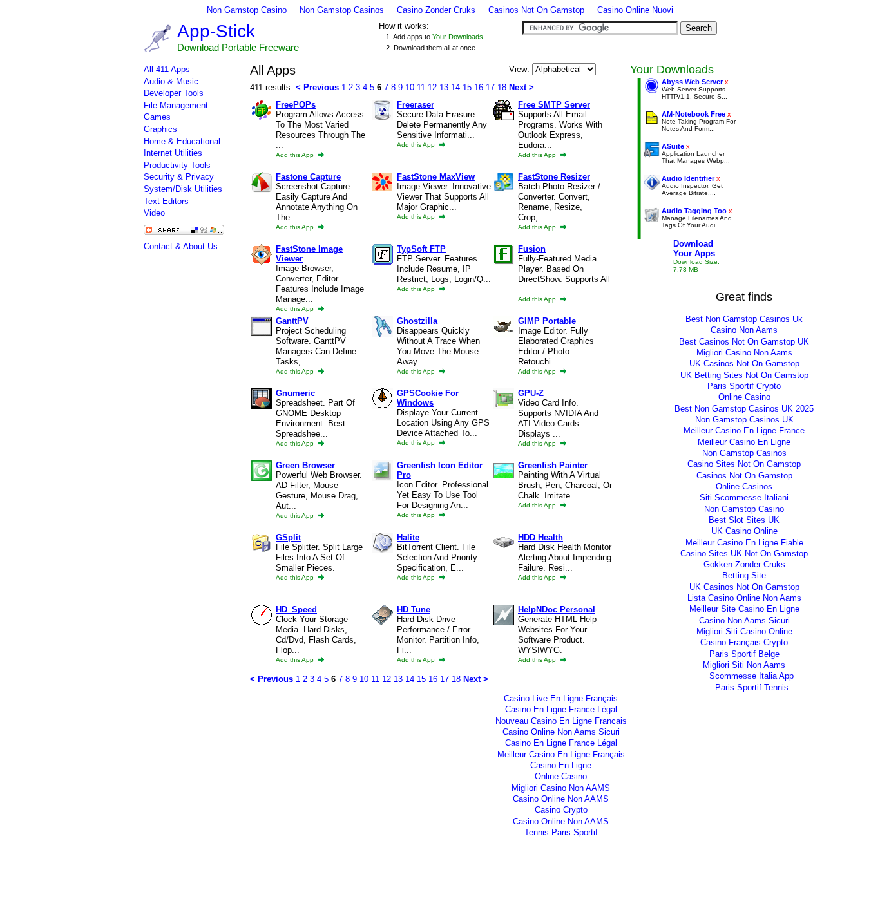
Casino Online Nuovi (635, 10)
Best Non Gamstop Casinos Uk (744, 319)
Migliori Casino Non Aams (744, 352)
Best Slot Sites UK (744, 520)
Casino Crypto (561, 810)
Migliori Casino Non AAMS (561, 788)
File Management (176, 105)
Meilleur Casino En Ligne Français (561, 754)
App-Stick (216, 31)
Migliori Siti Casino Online (744, 631)
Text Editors (166, 201)
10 (409, 87)
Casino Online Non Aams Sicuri (561, 732)
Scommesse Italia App (751, 676)
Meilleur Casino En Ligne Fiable (744, 542)
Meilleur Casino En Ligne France (744, 430)
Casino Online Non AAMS (561, 799)
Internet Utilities (173, 153)
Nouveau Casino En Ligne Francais (561, 721)
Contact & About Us (181, 246)
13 (443, 87)
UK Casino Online (744, 531)
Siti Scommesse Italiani (744, 497)
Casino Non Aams (744, 330)
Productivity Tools (177, 165)
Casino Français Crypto (744, 642)
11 (421, 87)
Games (157, 117)
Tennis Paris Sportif (561, 832)
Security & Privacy (179, 177)
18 (501, 87)
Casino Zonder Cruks (436, 10)
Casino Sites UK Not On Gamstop (744, 553)
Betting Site (744, 575)
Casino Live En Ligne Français (561, 698)
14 (455, 87)
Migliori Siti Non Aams (744, 665)
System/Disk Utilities (183, 189)
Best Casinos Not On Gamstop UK (744, 341)
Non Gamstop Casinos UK (744, 419)
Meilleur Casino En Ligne (744, 442)
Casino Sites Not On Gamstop (744, 464)
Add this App (296, 154)
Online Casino (744, 397)
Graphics (160, 129)
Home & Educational (182, 141)
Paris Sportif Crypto (744, 386)
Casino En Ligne (560, 765)
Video (154, 213)
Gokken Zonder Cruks (744, 564)
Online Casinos (744, 486)
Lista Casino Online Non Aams (744, 598)
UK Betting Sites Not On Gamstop (744, 375)
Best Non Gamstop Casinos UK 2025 (744, 408)
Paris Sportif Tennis (752, 687)
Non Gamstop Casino (247, 10)
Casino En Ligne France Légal (561, 709)
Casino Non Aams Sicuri (744, 620)
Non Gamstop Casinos (342, 10)
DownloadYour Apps (694, 248)
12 (432, 87)
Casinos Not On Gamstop (536, 10)
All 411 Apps (167, 69)
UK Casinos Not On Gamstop (744, 363)
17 (490, 87)
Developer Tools (174, 93)
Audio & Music (171, 81)
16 (478, 87)
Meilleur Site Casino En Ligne (744, 609)
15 (467, 87)
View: (520, 69)
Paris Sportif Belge (744, 654)
